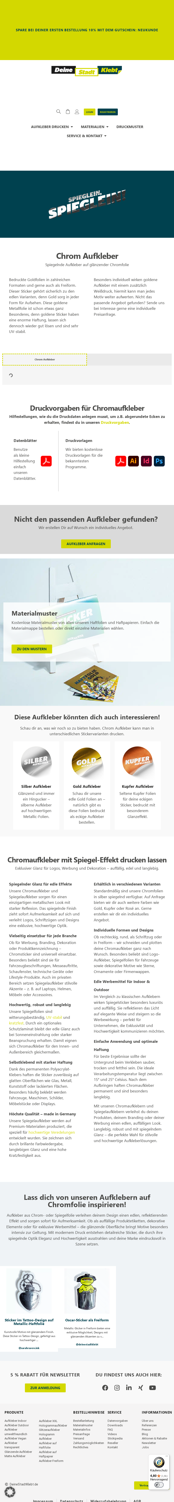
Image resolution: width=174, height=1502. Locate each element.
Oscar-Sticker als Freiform (87, 1320)
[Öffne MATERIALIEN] (107, 126)
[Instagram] (117, 1388)
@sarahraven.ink (29, 1348)
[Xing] (141, 1388)
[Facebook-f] (105, 1388)
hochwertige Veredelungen (52, 1132)
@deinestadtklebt (87, 1344)
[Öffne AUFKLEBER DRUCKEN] (72, 126)
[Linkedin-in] (129, 1388)
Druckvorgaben (115, 422)
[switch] (159, 1484)
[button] (29, 1309)
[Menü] (166, 1457)
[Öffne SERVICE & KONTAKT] (105, 135)
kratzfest (16, 1023)
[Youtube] (152, 1388)
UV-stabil (54, 1017)
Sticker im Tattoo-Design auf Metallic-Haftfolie (29, 1322)
